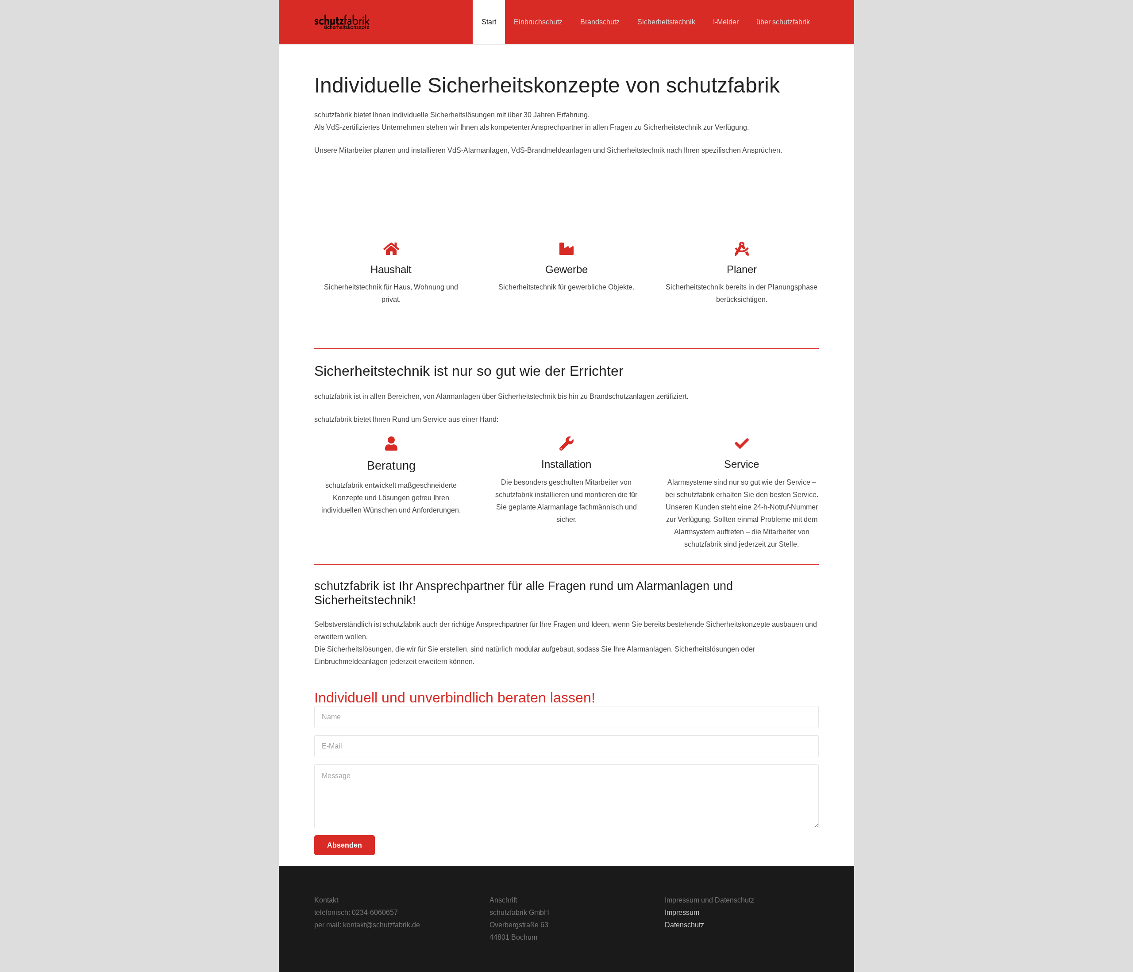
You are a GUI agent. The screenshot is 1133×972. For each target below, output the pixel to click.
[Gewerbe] (566, 249)
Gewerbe (566, 269)
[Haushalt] (391, 249)
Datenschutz (684, 925)
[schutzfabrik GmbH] (342, 22)
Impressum (682, 912)
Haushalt (391, 269)
